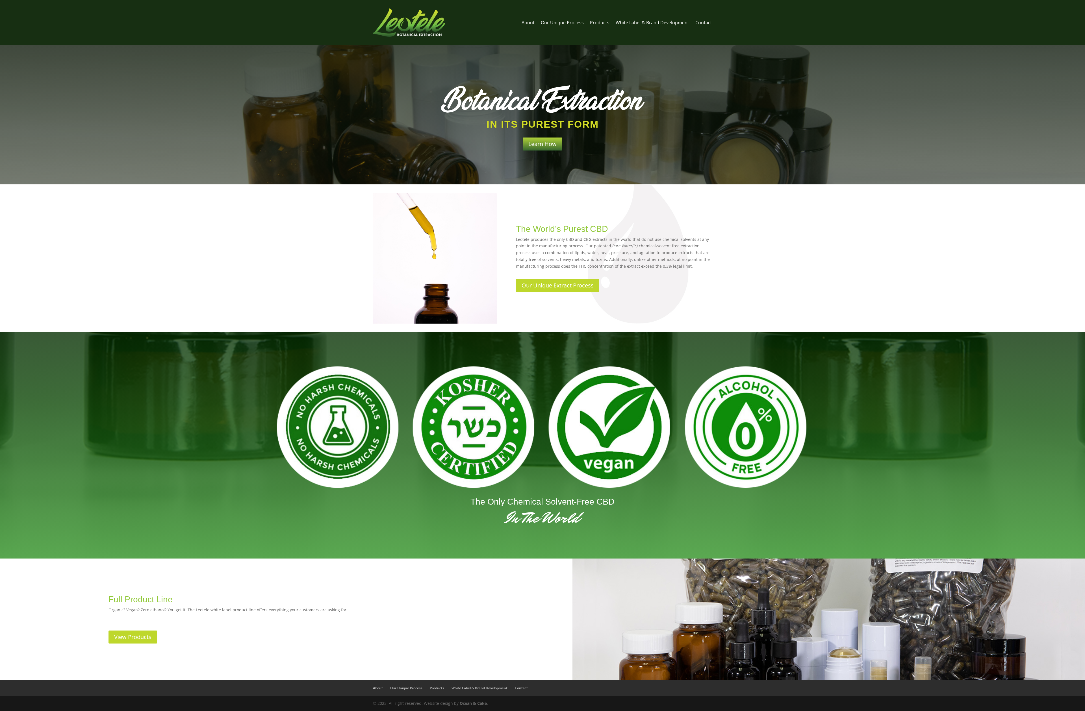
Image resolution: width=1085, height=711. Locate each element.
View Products (132, 637)
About (528, 22)
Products (599, 22)
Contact (703, 22)
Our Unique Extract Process (558, 285)
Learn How (542, 144)
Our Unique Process (562, 22)
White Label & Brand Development (652, 22)
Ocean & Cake (473, 703)
